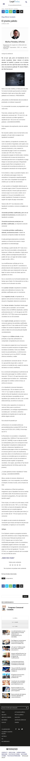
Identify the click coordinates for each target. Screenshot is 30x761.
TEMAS (3, 712)
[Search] (26, 707)
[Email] (18, 11)
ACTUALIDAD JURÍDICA (20, 712)
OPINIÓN (17, 722)
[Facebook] (3, 11)
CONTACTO (5, 752)
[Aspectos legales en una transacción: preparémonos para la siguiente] (6, 689)
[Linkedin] (14, 11)
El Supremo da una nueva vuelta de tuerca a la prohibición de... (17, 676)
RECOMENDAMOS (6, 741)
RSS (2, 739)
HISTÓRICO (4, 736)
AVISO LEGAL (12, 752)
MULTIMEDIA (4, 720)
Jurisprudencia (9, 578)
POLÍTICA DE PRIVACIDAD (13, 755)
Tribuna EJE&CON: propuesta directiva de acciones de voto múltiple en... (18, 669)
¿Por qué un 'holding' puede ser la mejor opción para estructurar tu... (18, 648)
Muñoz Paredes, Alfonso (15, 42)
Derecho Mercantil (9, 8)
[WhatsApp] (10, 11)
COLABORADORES (6, 729)
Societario (16, 8)
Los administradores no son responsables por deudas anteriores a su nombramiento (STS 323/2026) (18, 634)
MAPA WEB (4, 754)
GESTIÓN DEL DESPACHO (20, 720)
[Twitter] (6, 11)
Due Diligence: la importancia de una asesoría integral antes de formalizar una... (18, 642)
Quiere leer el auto (8, 558)
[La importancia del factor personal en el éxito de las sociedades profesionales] (6, 663)
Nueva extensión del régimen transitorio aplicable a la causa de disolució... (18, 696)
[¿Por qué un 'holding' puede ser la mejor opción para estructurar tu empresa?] (6, 648)
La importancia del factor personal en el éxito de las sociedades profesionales (17, 663)
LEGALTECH (17, 717)
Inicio (3, 8)
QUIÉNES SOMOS (21, 752)
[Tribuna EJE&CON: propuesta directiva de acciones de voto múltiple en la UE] (6, 669)
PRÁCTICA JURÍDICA (19, 714)
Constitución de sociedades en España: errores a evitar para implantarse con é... (18, 682)
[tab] (15, 618)
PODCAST (4, 722)
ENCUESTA (4, 714)
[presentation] (15, 618)
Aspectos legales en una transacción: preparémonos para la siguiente (18, 689)
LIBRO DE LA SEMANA (6, 717)
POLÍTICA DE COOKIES (14, 754)
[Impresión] (21, 11)
